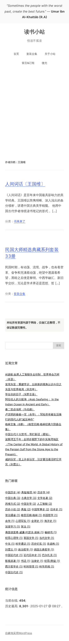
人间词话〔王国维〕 (25, 184)
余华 (10, 520)
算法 (25, 526)
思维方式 (12, 503)
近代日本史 (32, 555)
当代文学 (46, 537)
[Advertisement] (34, 110)
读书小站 (34, 31)
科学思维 (46, 566)
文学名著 (44, 498)
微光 (44, 62)
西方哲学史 (14, 566)
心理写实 (23, 520)
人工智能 (44, 503)
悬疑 (26, 509)
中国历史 (12, 492)
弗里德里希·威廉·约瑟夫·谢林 (24, 532)
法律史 (37, 560)
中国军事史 (40, 509)
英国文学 (31, 537)
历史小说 (12, 509)
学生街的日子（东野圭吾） (21, 394)
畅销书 (51, 532)
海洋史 (50, 520)
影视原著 (12, 560)
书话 (25, 560)
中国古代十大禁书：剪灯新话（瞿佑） (28, 434)
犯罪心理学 (14, 537)
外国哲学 (50, 515)
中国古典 (12, 498)
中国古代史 (14, 572)
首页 (16, 53)
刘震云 (11, 549)
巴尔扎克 (49, 555)
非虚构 (53, 543)
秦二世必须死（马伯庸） (20, 409)
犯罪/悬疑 (52, 560)
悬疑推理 (28, 492)
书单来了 (19, 221)
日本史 (56, 509)
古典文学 (28, 498)
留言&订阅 (28, 62)
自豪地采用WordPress (18, 633)
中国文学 (28, 503)
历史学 (43, 492)
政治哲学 (25, 549)
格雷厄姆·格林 (31, 515)
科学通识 (23, 543)
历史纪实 (38, 543)
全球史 (37, 520)
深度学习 (12, 526)
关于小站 (50, 53)
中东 (10, 543)
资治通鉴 (12, 515)
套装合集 (31, 53)
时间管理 (31, 566)
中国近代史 (14, 555)
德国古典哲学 (44, 549)
